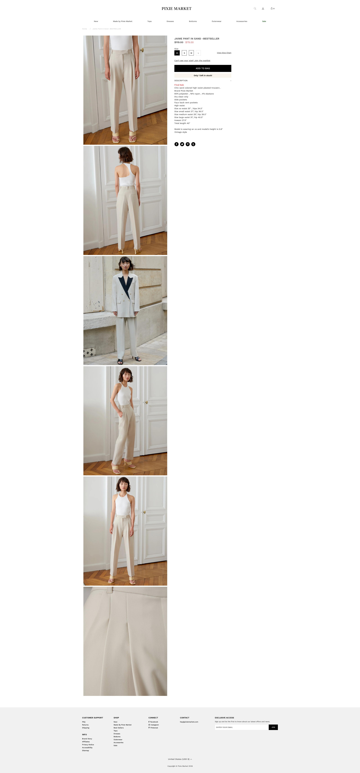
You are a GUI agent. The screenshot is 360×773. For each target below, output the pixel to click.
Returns (85, 725)
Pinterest (187, 144)
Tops (115, 731)
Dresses (117, 734)
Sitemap (85, 751)
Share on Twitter (182, 144)
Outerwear (118, 740)
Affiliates (86, 742)
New (115, 722)
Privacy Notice (88, 745)
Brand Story (87, 739)
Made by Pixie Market (122, 725)
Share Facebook (176, 144)
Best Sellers (119, 728)
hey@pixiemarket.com (189, 722)
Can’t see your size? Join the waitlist (192, 60)
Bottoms (117, 737)
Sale (115, 745)
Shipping (85, 728)
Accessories (118, 743)
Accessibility (87, 748)
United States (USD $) (179, 759)
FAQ (83, 722)
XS (177, 53)
